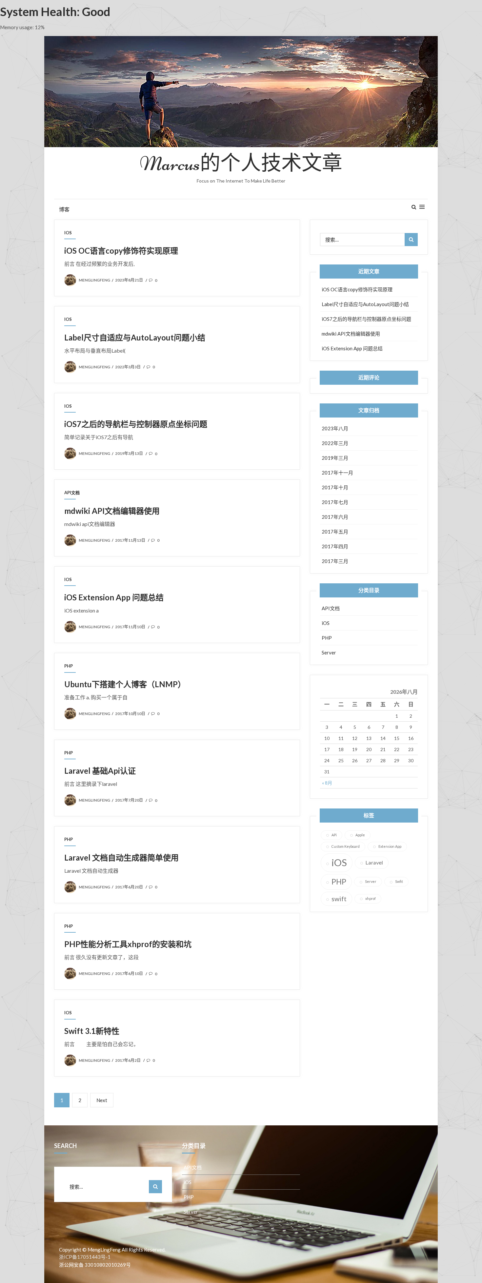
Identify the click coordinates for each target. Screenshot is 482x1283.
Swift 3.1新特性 (91, 1031)
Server (329, 652)
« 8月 (327, 783)
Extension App (389, 846)
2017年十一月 (337, 473)
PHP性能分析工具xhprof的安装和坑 (127, 944)
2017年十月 (335, 487)
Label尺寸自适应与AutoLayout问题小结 (134, 337)
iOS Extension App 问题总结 (114, 597)
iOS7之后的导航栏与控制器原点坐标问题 (135, 424)
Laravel (374, 862)
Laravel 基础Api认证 (100, 770)
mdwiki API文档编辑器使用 (112, 510)
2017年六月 (335, 517)
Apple (360, 835)
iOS (68, 232)
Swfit (399, 881)
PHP (68, 666)
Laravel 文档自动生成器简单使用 (121, 857)
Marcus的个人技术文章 (241, 163)
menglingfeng (94, 280)
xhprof (370, 898)
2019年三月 (335, 458)
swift (339, 899)
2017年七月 (335, 502)
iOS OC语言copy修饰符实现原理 (121, 250)
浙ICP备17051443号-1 (84, 1257)
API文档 (72, 492)
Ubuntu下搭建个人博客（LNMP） (125, 684)
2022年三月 (335, 443)
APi (334, 835)
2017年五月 (335, 532)
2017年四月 (335, 546)
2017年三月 (335, 561)
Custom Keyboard (345, 846)
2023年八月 (335, 428)
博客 (64, 209)
